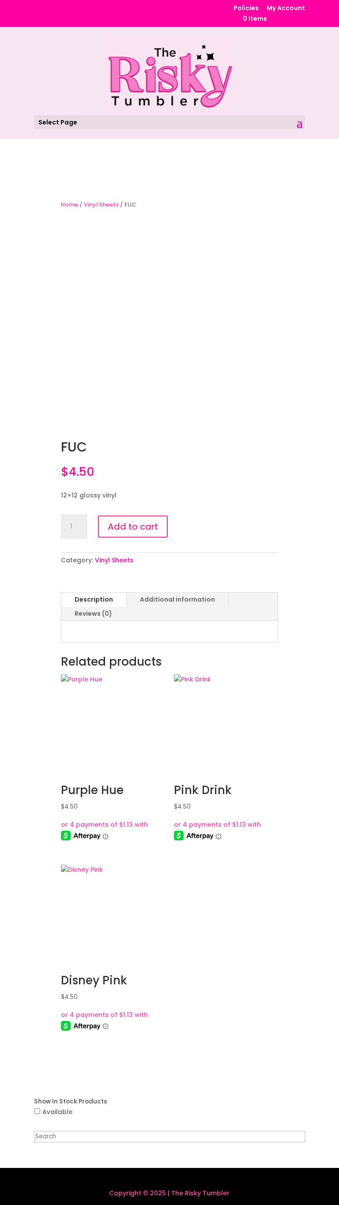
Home (69, 204)
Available (57, 1111)
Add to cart (133, 526)
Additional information (177, 599)
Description (94, 599)
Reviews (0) (93, 613)
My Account (286, 8)
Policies (246, 8)
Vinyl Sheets (101, 204)
